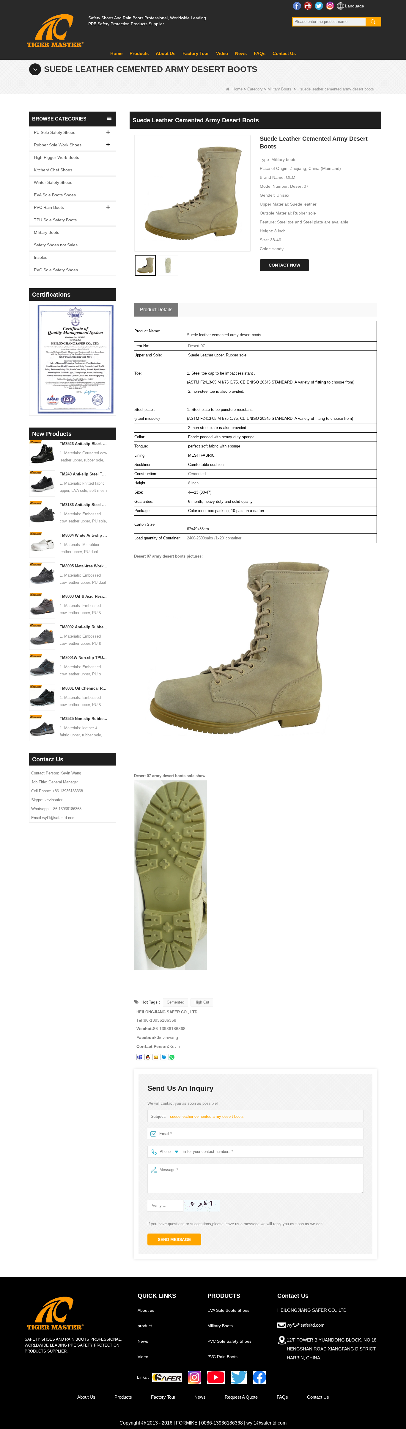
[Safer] (167, 1377)
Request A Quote (241, 1397)
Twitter (319, 5)
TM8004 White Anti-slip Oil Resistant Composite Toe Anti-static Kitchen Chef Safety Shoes (84, 535)
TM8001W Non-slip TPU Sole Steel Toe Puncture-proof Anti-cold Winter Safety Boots (84, 657)
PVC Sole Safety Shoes (56, 269)
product (145, 1325)
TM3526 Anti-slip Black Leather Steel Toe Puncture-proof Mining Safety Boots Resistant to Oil (84, 444)
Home (116, 53)
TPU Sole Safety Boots (55, 219)
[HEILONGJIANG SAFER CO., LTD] (54, 28)
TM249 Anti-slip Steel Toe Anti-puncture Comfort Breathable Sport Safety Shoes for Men (84, 474)
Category (255, 89)
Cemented (175, 1002)
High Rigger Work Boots (56, 157)
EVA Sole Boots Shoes (55, 194)
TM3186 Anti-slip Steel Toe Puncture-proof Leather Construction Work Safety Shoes (84, 505)
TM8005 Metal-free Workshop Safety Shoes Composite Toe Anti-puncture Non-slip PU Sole (84, 566)
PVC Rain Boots (49, 207)
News (241, 53)
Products (139, 53)
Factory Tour (195, 53)
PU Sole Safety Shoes (54, 132)
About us (146, 1310)
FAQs (259, 53)
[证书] (72, 359)
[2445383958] (147, 1057)
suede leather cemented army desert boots (207, 1116)
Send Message (174, 1239)
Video (222, 53)
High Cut (201, 1002)
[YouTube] (216, 1377)
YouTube (308, 5)
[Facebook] (259, 1377)
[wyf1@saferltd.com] (155, 1057)
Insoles (40, 257)
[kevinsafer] (139, 1057)
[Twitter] (239, 1377)
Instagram (330, 5)
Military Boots (279, 89)
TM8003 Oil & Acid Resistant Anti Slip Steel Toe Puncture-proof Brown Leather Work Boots (84, 596)
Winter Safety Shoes (53, 182)
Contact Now (284, 265)
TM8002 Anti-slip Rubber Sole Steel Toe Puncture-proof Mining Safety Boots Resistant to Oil (84, 627)
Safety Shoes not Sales (56, 244)
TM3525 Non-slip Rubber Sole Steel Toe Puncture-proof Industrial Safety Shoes (84, 718)
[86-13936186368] (172, 1057)
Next (114, 350)
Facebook (297, 5)
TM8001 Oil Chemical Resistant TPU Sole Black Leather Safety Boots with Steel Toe (84, 688)
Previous (31, 350)
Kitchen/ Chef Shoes (53, 170)
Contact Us (284, 53)
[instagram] (194, 1377)
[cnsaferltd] (163, 1057)
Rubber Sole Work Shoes (57, 145)
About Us (165, 53)
